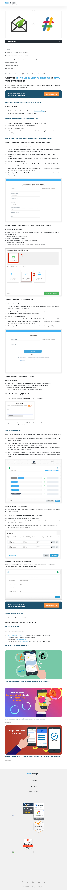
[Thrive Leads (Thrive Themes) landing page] (19, 24)
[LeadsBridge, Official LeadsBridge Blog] (11, 3)
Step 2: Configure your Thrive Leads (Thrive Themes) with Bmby (21, 59)
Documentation (11, 41)
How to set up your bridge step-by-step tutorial (16, 52)
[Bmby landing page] (48, 24)
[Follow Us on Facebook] (22, 882)
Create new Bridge (39, 111)
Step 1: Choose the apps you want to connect (16, 56)
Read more (8, 685)
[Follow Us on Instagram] (27, 882)
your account (24, 641)
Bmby (9, 637)
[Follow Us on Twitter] (44, 882)
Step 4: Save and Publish (11, 65)
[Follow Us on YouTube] (39, 882)
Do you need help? (10, 68)
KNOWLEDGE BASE (20, 639)
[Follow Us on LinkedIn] (33, 882)
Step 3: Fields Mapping (11, 62)
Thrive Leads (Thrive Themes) (16, 635)
